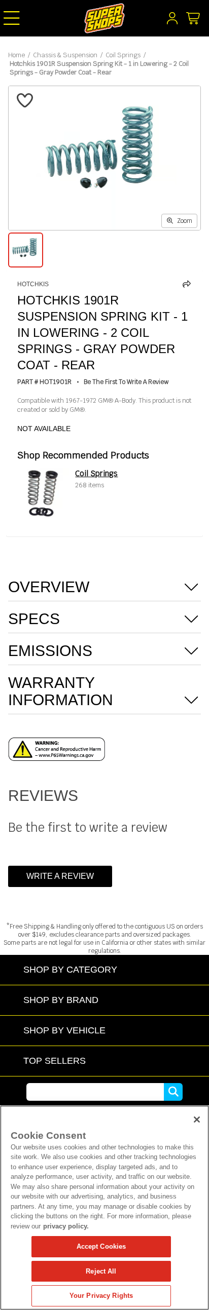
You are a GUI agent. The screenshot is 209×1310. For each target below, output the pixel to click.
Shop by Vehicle (64, 1030)
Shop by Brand (60, 999)
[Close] (197, 1119)
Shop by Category (70, 969)
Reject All (101, 1271)
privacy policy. (66, 1226)
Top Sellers (54, 1060)
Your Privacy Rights (101, 1295)
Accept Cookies (101, 1246)
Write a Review (60, 876)
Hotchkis (33, 284)
